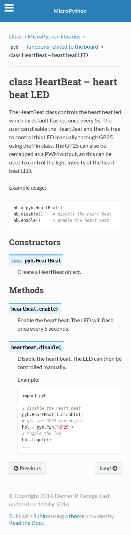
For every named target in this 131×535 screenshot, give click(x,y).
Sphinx (42, 516)
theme (76, 516)
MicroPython (70, 10)
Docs (15, 36)
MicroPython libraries (54, 36)
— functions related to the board (54, 46)
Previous (30, 468)
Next (106, 468)
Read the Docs (26, 522)
